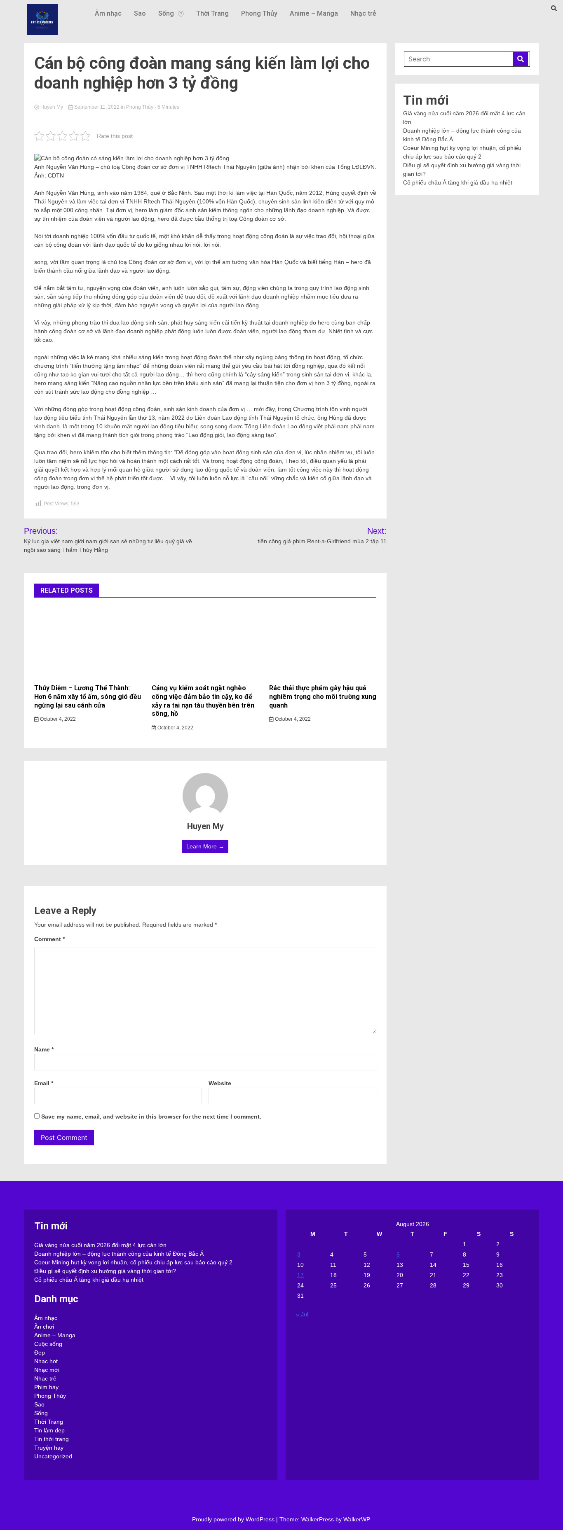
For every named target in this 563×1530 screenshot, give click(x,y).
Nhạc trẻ (363, 13)
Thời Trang (212, 13)
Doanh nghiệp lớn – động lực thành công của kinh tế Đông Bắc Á (119, 1253)
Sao (140, 13)
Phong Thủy (259, 13)
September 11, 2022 (97, 107)
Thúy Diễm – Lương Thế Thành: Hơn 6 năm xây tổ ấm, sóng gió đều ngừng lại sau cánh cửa (87, 696)
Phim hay (46, 1387)
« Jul (302, 1314)
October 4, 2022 (57, 719)
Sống (166, 13)
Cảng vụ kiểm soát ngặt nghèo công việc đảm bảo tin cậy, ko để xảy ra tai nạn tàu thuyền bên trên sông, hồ (203, 700)
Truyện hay (48, 1447)
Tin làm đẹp (49, 1430)
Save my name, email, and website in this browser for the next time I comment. (151, 1116)
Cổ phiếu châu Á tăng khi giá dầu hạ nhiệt (457, 182)
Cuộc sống (48, 1344)
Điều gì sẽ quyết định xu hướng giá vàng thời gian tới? (105, 1271)
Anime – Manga (314, 13)
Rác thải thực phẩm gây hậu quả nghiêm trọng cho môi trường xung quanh (322, 696)
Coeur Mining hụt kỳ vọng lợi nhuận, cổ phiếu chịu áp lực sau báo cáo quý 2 (133, 1262)
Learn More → (205, 846)
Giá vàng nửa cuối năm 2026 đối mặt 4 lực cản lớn (100, 1245)
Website (220, 1083)
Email (43, 1083)
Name (44, 1049)
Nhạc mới (46, 1369)
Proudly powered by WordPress (234, 1519)
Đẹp (39, 1352)
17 (300, 1275)
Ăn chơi (44, 1326)
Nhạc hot (46, 1361)
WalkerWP (356, 1519)
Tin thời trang (51, 1439)
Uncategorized (53, 1456)
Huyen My (51, 107)
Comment (49, 939)
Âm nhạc (108, 13)
